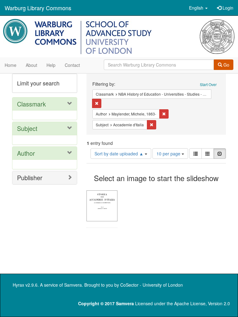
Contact (72, 65)
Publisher (29, 177)
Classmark (31, 103)
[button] (198, 7)
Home (10, 65)
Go (225, 65)
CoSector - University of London (151, 285)
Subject (27, 128)
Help (50, 65)
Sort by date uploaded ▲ (120, 153)
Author (26, 153)
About (31, 65)
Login (227, 8)
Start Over (208, 84)
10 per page (169, 153)
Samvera (73, 285)
